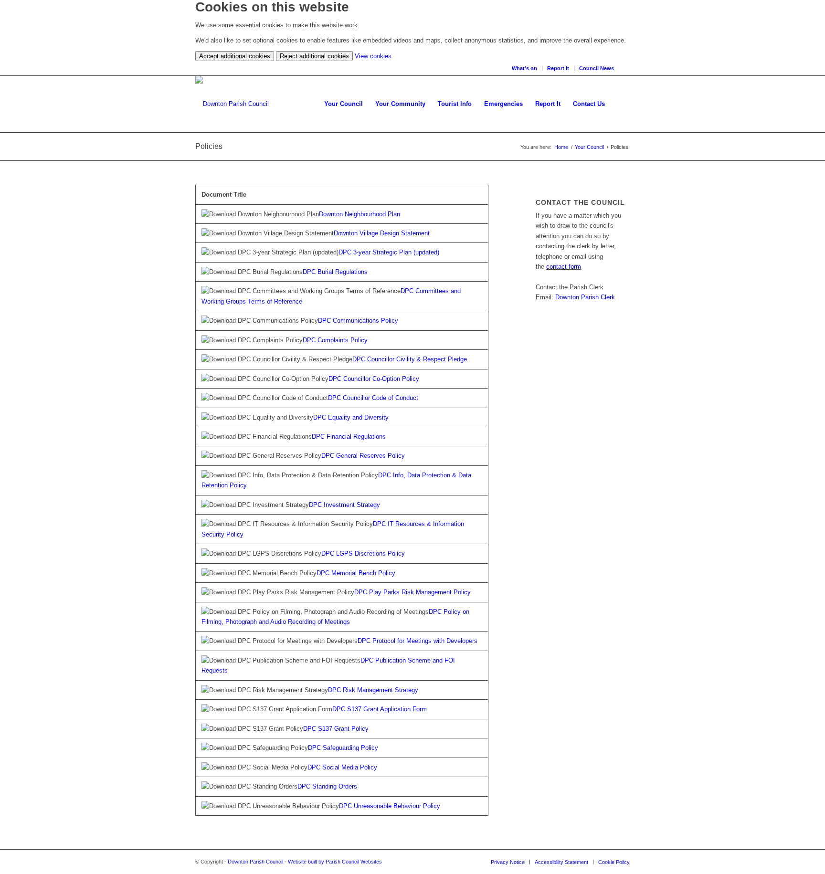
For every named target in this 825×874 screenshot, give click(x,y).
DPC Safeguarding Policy (343, 747)
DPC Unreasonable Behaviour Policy (389, 806)
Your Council (589, 147)
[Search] (627, 68)
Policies (208, 146)
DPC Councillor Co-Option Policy (373, 378)
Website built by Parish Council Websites (335, 861)
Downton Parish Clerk (585, 297)
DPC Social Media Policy (342, 767)
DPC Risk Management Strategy (373, 690)
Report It (558, 68)
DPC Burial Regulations (335, 271)
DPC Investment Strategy (344, 504)
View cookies (373, 56)
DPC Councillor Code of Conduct (373, 397)
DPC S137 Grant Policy (336, 728)
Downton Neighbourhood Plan (359, 214)
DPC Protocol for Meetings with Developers (417, 640)
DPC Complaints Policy (335, 340)
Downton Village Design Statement (382, 233)
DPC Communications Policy (358, 320)
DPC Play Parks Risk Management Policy (412, 592)
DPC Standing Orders (327, 786)
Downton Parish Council (255, 861)
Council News (596, 68)
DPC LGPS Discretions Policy (363, 553)
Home (561, 147)
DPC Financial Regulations (349, 436)
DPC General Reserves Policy (363, 455)
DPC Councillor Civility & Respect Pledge (409, 359)
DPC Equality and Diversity (351, 417)
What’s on (524, 68)
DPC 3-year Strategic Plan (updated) (388, 252)
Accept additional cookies (234, 56)
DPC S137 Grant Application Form (379, 709)
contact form (563, 266)
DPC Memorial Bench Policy (356, 573)
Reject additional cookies (314, 56)
